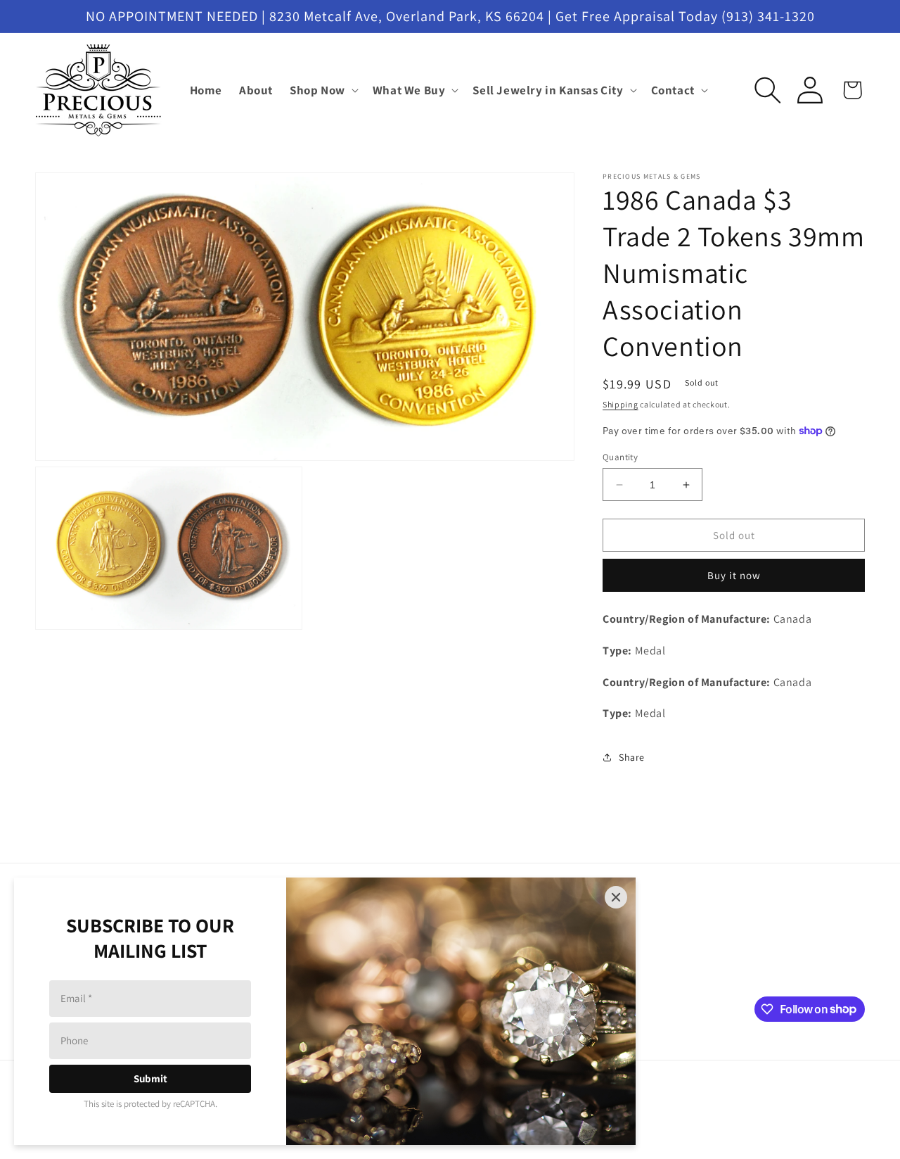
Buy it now (734, 575)
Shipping (620, 404)
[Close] (616, 897)
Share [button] (632, 757)
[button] (322, 90)
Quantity (620, 457)
